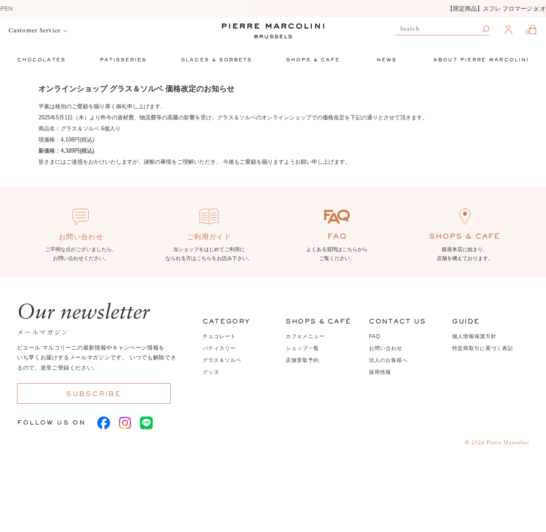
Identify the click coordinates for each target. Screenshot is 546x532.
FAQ (374, 336)
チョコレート (219, 336)
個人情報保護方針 (474, 336)
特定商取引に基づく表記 (482, 348)
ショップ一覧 (302, 348)
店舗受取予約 (302, 360)
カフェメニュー (305, 336)
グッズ (211, 372)
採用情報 (380, 372)
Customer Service (35, 31)
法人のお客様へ (388, 360)
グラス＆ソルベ (222, 360)
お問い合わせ (385, 348)
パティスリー (219, 348)
